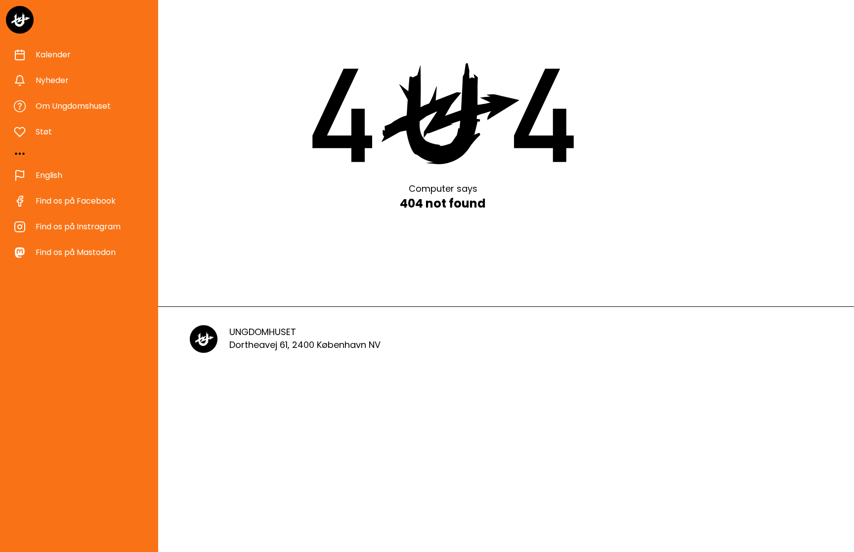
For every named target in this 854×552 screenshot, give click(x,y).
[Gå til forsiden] (20, 20)
